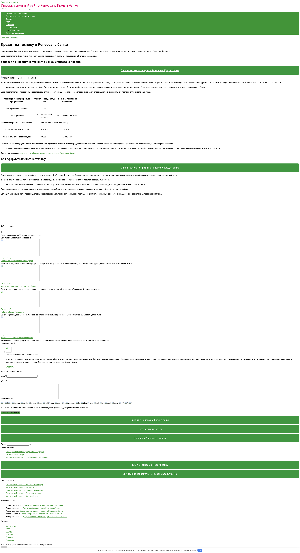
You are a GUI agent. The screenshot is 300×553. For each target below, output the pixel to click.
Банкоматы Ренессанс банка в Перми (22, 496)
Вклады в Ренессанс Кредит (150, 438)
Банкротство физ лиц (15, 33)
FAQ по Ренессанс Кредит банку (150, 464)
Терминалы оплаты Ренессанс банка (17, 338)
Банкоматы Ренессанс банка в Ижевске (23, 493)
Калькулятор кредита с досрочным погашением (27, 457)
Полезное (10, 25)
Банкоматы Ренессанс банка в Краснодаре (24, 490)
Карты (8, 22)
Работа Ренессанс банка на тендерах (17, 261)
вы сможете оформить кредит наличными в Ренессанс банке (47, 153)
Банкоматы (11, 526)
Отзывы (14, 27)
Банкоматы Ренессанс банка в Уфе (21, 487)
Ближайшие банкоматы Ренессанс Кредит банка (150, 473)
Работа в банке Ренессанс (12, 312)
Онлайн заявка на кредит (17, 13)
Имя (3, 376)
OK (200, 550)
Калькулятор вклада (15, 454)
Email (4, 381)
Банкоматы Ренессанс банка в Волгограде (24, 485)
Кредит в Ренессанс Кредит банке (150, 420)
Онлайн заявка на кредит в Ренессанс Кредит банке (150, 70)
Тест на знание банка (150, 429)
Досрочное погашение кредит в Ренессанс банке (41, 505)
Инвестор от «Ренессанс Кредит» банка (18, 286)
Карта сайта (15, 30)
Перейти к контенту (9, 2)
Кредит (9, 19)
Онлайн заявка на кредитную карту (21, 16)
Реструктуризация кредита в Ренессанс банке (41, 514)
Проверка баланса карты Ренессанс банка (41, 508)
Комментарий (7, 398)
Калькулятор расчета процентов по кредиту (25, 452)
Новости (9, 534)
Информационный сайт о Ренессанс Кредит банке (39, 5)
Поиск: (4, 9)
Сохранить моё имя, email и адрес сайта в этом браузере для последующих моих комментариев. (46, 408)
